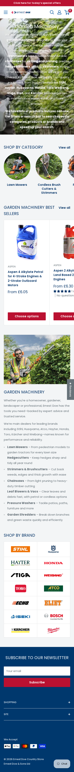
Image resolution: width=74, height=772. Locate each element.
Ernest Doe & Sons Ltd (17, 764)
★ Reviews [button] (70, 389)
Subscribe (37, 682)
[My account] (59, 12)
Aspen (12, 266)
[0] (67, 12)
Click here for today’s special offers (37, 3)
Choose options (27, 316)
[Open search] (52, 12)
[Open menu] (6, 12)
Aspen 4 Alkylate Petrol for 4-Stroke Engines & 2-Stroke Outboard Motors (25, 278)
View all (64, 148)
